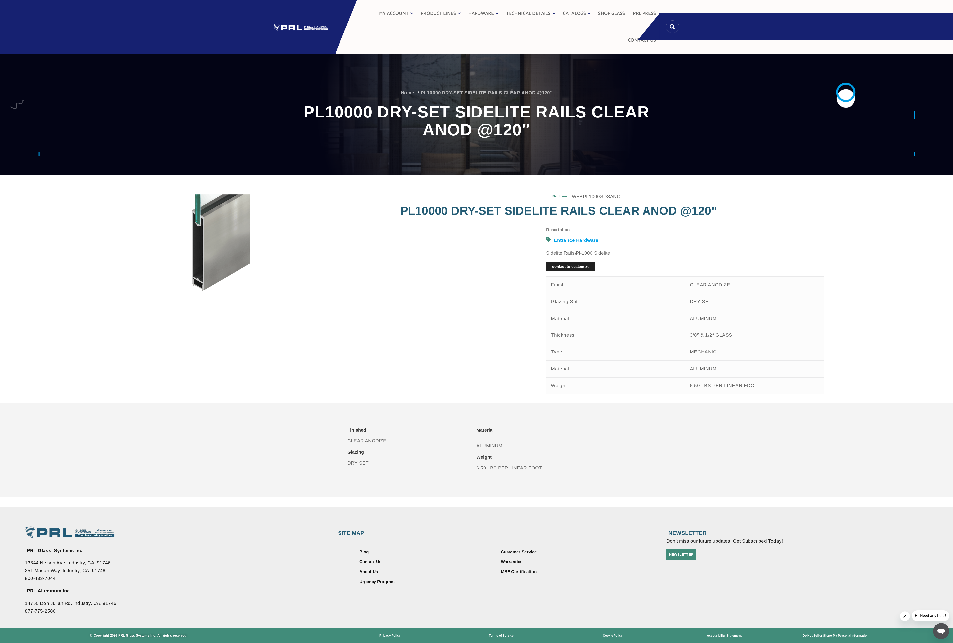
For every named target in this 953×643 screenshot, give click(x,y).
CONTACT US (642, 40)
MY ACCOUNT (393, 13)
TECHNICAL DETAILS (528, 13)
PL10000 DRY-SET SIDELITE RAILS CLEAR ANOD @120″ (486, 92)
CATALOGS (574, 13)
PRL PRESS (644, 13)
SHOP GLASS (611, 13)
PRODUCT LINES (438, 13)
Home (407, 92)
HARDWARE (481, 13)
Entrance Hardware (576, 240)
